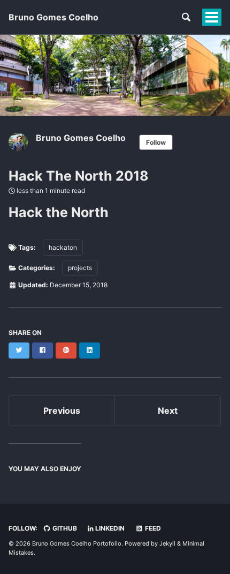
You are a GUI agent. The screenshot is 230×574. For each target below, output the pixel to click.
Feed (152, 528)
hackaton (63, 247)
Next (168, 410)
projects (80, 268)
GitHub (64, 528)
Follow (156, 142)
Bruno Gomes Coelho (53, 17)
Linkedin (109, 528)
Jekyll (167, 543)
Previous (61, 410)
